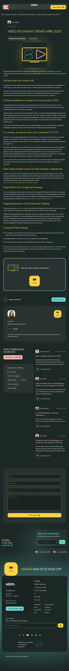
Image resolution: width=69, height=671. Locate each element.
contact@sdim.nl (11, 603)
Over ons (37, 600)
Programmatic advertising (27, 14)
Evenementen (37, 610)
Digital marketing (39, 584)
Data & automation (40, 590)
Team (35, 612)
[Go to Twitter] (20, 635)
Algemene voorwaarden (25, 642)
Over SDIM (48, 610)
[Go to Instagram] (32, 635)
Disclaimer (21, 647)
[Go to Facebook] (23, 635)
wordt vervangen (22, 208)
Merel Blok (15, 22)
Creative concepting (13, 376)
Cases (35, 607)
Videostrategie (11, 388)
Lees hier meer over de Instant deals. (40, 198)
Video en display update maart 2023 (48, 356)
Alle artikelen (37, 604)
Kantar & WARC (31, 247)
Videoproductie (12, 380)
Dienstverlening (49, 604)
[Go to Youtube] (28, 635)
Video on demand (12, 384)
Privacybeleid (22, 644)
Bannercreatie (11, 372)
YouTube (23, 380)
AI (35, 593)
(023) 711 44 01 (11, 601)
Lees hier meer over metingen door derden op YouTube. (20, 182)
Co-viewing (30, 141)
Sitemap (47, 612)
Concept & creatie (10, 14)
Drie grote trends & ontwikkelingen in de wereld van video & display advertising (49, 441)
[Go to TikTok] (40, 635)
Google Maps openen (14, 608)
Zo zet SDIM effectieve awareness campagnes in (47, 414)
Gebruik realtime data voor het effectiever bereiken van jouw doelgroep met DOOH (50, 384)
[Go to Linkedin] (36, 635)
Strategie (37, 581)
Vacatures (37, 597)
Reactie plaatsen (33, 515)
